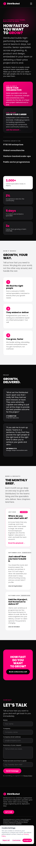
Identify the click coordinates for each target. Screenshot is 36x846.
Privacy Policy (28, 776)
